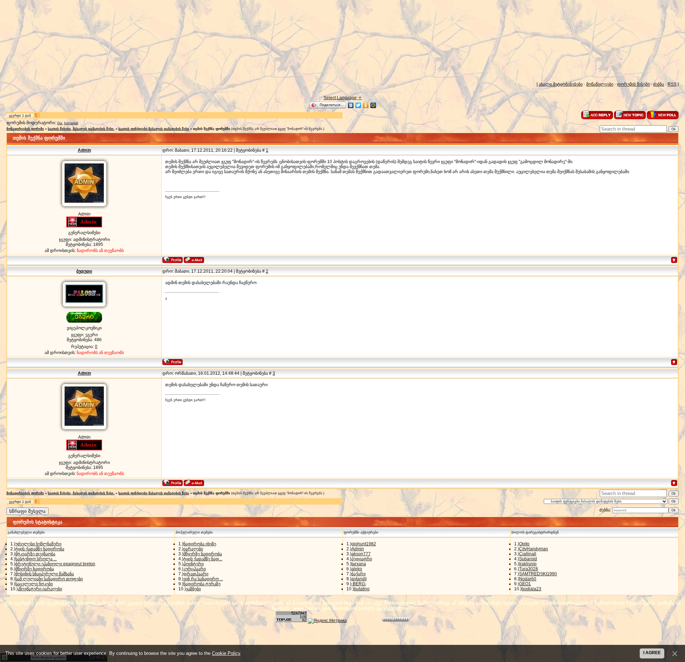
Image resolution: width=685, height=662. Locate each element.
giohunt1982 (363, 543)
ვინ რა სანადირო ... (203, 578)
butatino (362, 588)
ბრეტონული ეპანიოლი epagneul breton (55, 563)
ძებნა (658, 84)
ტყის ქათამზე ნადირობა (39, 548)
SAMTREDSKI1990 (538, 573)
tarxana (358, 563)
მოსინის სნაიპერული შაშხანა (44, 573)
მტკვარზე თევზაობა (35, 553)
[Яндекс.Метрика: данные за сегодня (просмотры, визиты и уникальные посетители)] (327, 621)
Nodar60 (527, 578)
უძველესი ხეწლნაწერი (38, 543)
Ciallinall (527, 553)
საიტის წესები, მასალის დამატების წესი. (81, 129)
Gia (59, 123)
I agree (652, 652)
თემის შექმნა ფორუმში (211, 129)
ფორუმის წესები (633, 84)
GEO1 (525, 583)
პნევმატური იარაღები (40, 588)
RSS (672, 84)
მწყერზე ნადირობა (34, 568)
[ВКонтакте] (351, 105)
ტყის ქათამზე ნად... (202, 558)
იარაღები (193, 548)
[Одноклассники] (366, 105)
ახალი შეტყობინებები (561, 84)
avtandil (359, 578)
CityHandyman (533, 548)
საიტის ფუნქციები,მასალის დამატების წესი (153, 129)
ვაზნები (193, 588)
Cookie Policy (226, 653)
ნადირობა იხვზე (199, 543)
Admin (84, 150)
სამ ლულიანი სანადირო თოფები (49, 578)
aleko (356, 568)
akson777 (361, 553)
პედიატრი (361, 558)
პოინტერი (193, 563)
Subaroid (528, 558)
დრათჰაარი (195, 573)
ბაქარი (358, 573)
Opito (524, 543)
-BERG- (358, 583)
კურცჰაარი (194, 568)
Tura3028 (528, 568)
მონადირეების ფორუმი (25, 129)
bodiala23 (531, 588)
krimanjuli (71, 123)
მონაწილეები (599, 84)
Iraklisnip (528, 563)
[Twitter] (358, 105)
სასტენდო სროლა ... (36, 558)
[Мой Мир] (373, 105)
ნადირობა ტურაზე (201, 583)
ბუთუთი (84, 271)
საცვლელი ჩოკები (34, 583)
